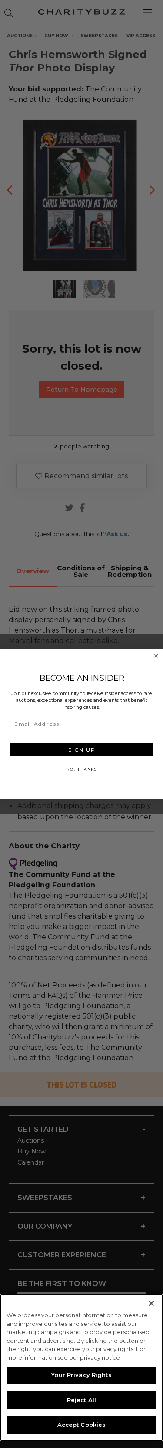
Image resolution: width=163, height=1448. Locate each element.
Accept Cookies (81, 1424)
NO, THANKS (81, 769)
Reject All (81, 1399)
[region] (81, 1367)
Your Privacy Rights (81, 1374)
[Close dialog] (156, 656)
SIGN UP (81, 750)
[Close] (151, 1303)
